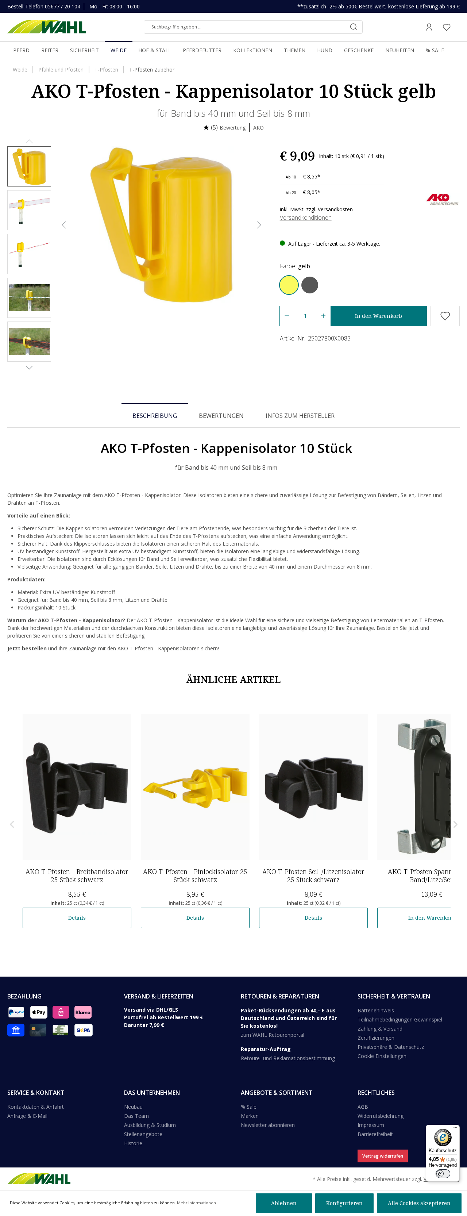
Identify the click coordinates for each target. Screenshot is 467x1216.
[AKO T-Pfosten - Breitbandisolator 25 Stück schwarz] (77, 787)
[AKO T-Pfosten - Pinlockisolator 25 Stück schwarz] (195, 787)
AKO (258, 127)
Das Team (136, 1115)
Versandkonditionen (306, 217)
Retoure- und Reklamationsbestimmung (288, 1058)
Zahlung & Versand (380, 1028)
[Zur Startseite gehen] (46, 27)
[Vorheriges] (63, 225)
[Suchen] (353, 27)
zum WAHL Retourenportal (272, 1034)
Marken (250, 1115)
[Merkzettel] (446, 27)
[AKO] (442, 198)
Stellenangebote (143, 1134)
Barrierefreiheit (375, 1134)
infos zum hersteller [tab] (300, 416)
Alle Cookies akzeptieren (419, 1203)
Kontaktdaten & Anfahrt (35, 1106)
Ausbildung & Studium (150, 1124)
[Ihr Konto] (429, 27)
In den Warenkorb (378, 315)
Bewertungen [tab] (221, 416)
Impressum (371, 1124)
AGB (363, 1106)
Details (77, 917)
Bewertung (233, 127)
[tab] (154, 415)
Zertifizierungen (376, 1037)
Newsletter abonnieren (268, 1124)
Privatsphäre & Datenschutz (391, 1046)
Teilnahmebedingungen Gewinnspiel (400, 1019)
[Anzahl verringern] (286, 316)
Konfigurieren (344, 1203)
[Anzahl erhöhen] (323, 316)
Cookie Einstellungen (382, 1056)
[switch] (443, 1173)
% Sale (248, 1106)
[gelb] (289, 285)
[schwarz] (310, 285)
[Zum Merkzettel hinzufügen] (445, 316)
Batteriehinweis (376, 1010)
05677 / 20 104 (62, 6)
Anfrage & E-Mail (27, 1115)
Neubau (133, 1106)
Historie (133, 1143)
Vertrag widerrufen (382, 1156)
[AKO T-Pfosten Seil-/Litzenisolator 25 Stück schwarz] (313, 787)
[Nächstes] (259, 225)
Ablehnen (284, 1203)
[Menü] (455, 1129)
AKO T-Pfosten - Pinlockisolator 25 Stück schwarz (195, 875)
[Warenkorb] (457, 27)
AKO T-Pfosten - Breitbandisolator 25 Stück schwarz (77, 875)
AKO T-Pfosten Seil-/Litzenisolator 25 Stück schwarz (313, 875)
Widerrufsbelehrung (381, 1115)
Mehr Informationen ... (198, 1202)
